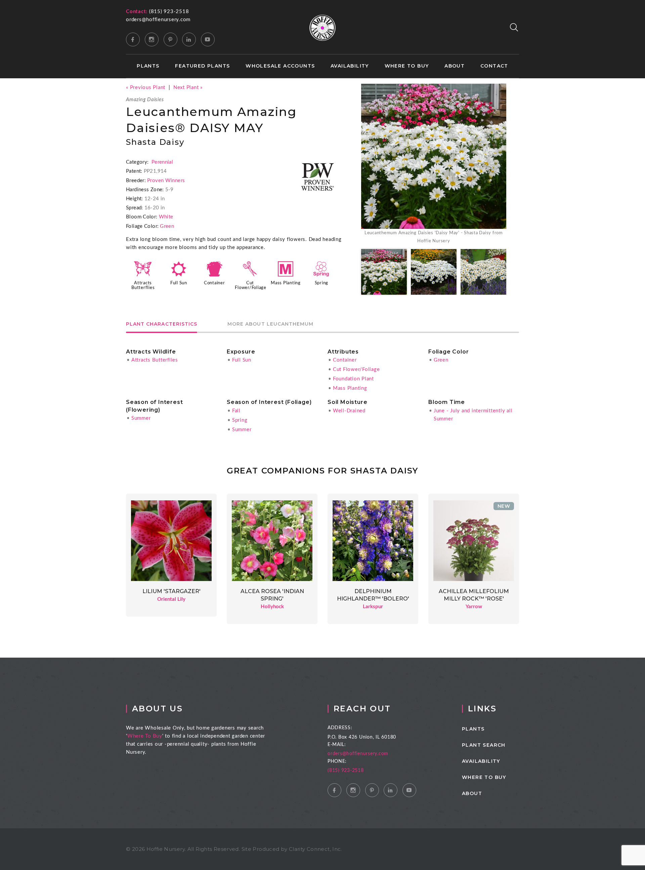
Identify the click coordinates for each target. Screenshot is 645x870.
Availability (350, 66)
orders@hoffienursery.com (158, 19)
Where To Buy (144, 736)
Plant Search (484, 745)
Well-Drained (349, 410)
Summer (141, 418)
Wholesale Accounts (280, 66)
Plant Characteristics (161, 324)
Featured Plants (202, 66)
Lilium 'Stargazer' (171, 591)
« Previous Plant (145, 87)
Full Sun (178, 283)
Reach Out (362, 708)
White (166, 216)
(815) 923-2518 (169, 11)
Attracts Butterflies (154, 360)
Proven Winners (166, 180)
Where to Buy (407, 66)
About (454, 66)
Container (214, 283)
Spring (322, 283)
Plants (148, 66)
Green (167, 226)
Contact (494, 66)
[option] (433, 164)
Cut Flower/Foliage (356, 369)
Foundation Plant (353, 378)
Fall (236, 410)
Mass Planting (286, 283)
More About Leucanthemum (270, 324)
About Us (157, 708)
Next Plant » (188, 87)
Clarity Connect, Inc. (315, 849)
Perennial (162, 162)
